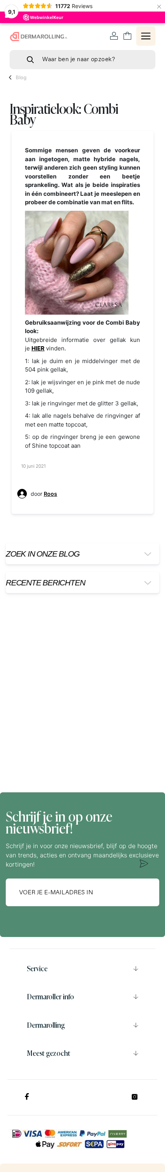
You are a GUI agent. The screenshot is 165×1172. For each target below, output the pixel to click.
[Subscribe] (144, 863)
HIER (38, 348)
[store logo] (39, 36)
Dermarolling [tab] (46, 1025)
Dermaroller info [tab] (50, 996)
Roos (50, 493)
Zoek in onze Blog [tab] (42, 553)
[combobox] (82, 59)
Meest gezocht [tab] (48, 1053)
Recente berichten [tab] (45, 582)
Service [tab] (37, 968)
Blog (21, 77)
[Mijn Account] (114, 36)
